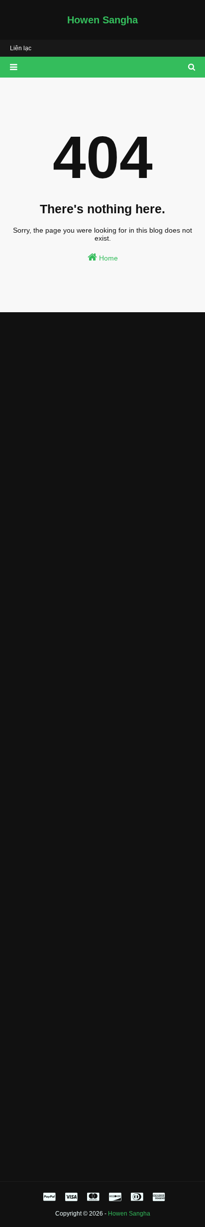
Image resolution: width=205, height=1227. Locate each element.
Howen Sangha (102, 19)
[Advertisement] (102, 427)
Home (107, 258)
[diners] (136, 1197)
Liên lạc (20, 48)
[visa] (71, 1197)
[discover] (114, 1197)
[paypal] (49, 1197)
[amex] (157, 1197)
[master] (93, 1197)
